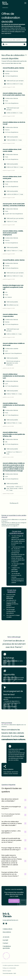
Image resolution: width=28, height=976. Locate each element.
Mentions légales (7, 970)
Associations (7, 932)
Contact (5, 943)
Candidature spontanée (7, 947)
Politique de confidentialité (9, 968)
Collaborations (7, 929)
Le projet (5, 940)
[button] (25, 3)
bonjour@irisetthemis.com (10, 920)
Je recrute (6, 937)
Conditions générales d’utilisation (11, 965)
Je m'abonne (14, 901)
